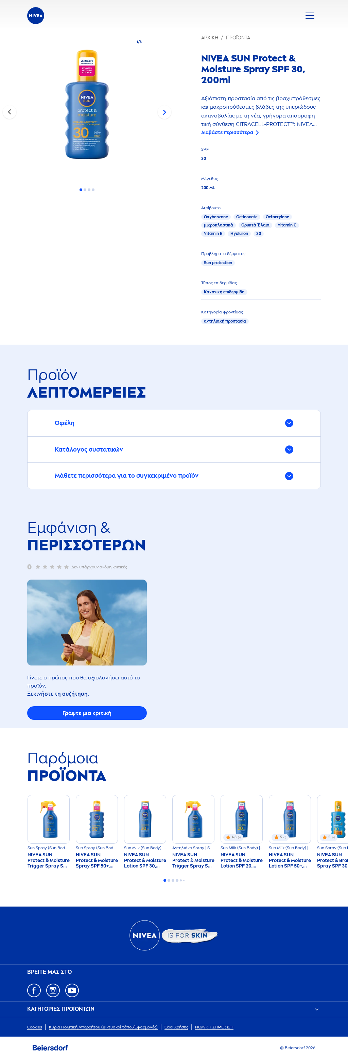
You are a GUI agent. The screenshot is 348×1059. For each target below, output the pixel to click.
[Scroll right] (164, 112)
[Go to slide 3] (89, 189)
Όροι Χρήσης (176, 1027)
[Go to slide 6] (184, 880)
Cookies (34, 1027)
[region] (87, 106)
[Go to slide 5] (181, 880)
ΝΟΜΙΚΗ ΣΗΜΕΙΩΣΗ (214, 1027)
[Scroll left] (9, 112)
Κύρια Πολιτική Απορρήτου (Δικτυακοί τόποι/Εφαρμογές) (103, 1027)
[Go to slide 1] (81, 189)
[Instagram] (53, 990)
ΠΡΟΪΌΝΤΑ (238, 38)
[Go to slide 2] (85, 189)
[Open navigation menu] (310, 15)
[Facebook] (34, 990)
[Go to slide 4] (93, 189)
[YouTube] (72, 990)
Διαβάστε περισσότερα (227, 132)
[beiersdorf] (50, 1048)
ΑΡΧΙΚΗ (209, 38)
